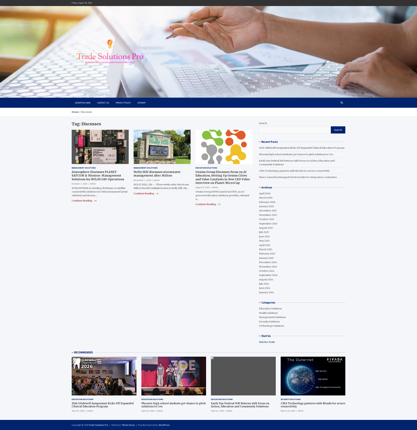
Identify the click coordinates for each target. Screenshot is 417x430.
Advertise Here (83, 102)
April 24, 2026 (147, 410)
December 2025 (268, 210)
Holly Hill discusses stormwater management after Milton (157, 173)
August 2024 (266, 279)
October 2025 (266, 219)
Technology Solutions (271, 325)
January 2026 (266, 206)
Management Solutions (84, 168)
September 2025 (268, 223)
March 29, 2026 (288, 410)
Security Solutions (269, 321)
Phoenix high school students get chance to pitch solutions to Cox (296, 154)
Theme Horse (128, 424)
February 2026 (267, 202)
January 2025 (266, 258)
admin (93, 183)
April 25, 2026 (78, 410)
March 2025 (265, 249)
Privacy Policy (123, 102)
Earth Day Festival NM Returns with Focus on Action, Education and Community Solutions (240, 405)
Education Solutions (206, 168)
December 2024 (268, 262)
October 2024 (266, 270)
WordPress (164, 424)
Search (263, 123)
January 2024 (266, 292)
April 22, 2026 (217, 410)
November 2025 (268, 215)
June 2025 (264, 236)
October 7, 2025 (79, 183)
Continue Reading (82, 200)
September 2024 (268, 275)
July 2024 (264, 283)
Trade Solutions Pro (98, 424)
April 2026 (265, 193)
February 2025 (267, 253)
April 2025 (264, 245)
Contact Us (103, 102)
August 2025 (266, 227)
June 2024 (264, 288)
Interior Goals (267, 342)
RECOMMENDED (83, 352)
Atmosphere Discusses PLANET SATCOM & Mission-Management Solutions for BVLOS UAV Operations (98, 175)
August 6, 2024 (202, 187)
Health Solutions (268, 312)
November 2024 (268, 266)
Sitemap (141, 102)
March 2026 (266, 197)
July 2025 (264, 232)
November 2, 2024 (142, 179)
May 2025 (264, 240)
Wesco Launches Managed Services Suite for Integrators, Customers (298, 177)
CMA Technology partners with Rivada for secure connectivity (294, 170)
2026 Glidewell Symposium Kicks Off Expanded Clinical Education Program (301, 147)
